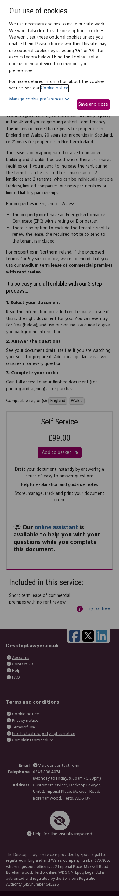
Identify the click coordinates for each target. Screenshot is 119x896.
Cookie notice (54, 88)
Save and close (93, 104)
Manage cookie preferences (37, 99)
